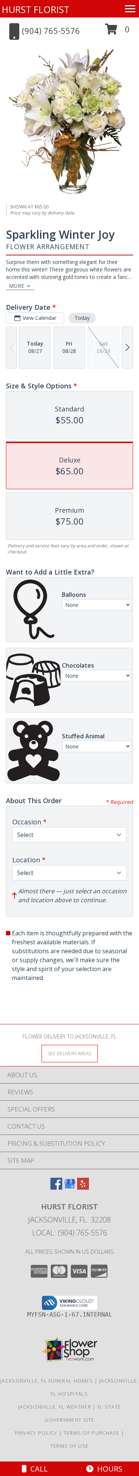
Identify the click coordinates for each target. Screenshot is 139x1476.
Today (82, 317)
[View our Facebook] (56, 1187)
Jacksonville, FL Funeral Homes (46, 1380)
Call (37, 1469)
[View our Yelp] (83, 1187)
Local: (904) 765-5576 (69, 1233)
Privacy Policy (36, 1432)
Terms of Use (69, 1445)
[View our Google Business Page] (70, 1187)
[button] (117, 31)
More (16, 285)
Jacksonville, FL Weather (54, 1406)
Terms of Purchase (92, 1432)
